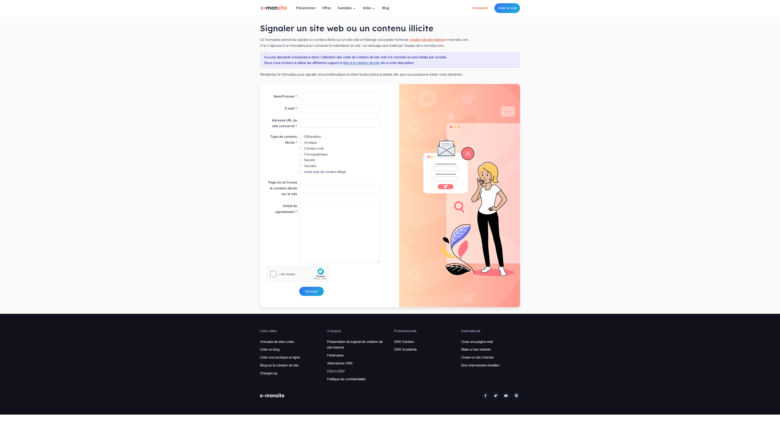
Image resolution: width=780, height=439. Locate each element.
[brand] (274, 8)
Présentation (305, 8)
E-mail (290, 108)
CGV (341, 371)
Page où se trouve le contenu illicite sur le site (282, 188)
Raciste (309, 160)
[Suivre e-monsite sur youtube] (506, 395)
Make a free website (476, 349)
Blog (385, 8)
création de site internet (427, 40)
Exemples (345, 8)
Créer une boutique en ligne (280, 357)
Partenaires (335, 355)
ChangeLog (268, 373)
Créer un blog (270, 349)
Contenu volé (314, 148)
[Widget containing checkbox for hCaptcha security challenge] (297, 274)
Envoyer (311, 291)
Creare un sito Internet (477, 357)
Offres (326, 8)
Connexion (480, 8)
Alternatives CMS (340, 363)
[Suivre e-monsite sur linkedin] (516, 395)
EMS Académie (405, 349)
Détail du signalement (286, 209)
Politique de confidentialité (346, 379)
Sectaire (310, 166)
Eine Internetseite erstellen (480, 365)
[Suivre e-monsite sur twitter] (495, 395)
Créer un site (507, 8)
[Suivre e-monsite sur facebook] (485, 395)
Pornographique (316, 154)
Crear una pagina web (477, 342)
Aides (367, 8)
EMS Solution (404, 342)
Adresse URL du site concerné (284, 123)
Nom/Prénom (284, 96)
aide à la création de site (361, 63)
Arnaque (310, 142)
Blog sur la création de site (279, 365)
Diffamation (312, 137)
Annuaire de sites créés (277, 342)
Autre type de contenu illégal (325, 172)
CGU (330, 371)
